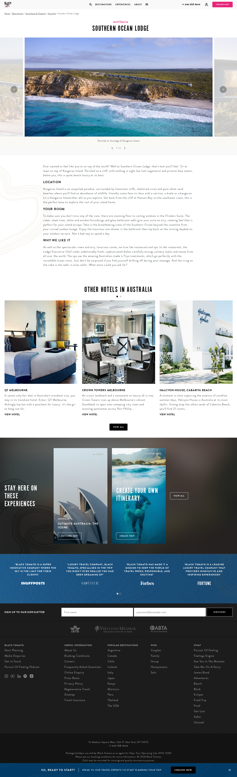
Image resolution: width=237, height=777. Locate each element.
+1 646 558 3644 (191, 4)
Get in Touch (13, 661)
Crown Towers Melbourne (103, 390)
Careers (69, 661)
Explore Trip (69, 536)
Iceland (112, 667)
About (138, 4)
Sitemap (69, 694)
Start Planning (14, 650)
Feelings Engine (204, 656)
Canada (112, 656)
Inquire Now (222, 4)
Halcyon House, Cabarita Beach (186, 390)
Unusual (199, 722)
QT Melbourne (16, 390)
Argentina (114, 650)
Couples (156, 650)
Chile (111, 661)
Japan (111, 678)
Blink (197, 689)
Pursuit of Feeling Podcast (22, 667)
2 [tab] (120, 594)
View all (118, 427)
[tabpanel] (39, 360)
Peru (110, 694)
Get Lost (199, 711)
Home (7, 13)
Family (155, 656)
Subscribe (219, 612)
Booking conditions (77, 656)
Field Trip (200, 700)
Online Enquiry (74, 672)
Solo (153, 672)
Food (197, 706)
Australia (52, 13)
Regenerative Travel (77, 689)
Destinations (103, 4)
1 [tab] (117, 594)
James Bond (201, 672)
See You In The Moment (209, 661)
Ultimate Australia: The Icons (78, 525)
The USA (113, 706)
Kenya (111, 683)
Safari (197, 717)
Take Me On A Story (207, 667)
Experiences (123, 4)
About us (70, 650)
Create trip (127, 536)
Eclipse (198, 694)
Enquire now (183, 770)
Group (155, 661)
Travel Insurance (74, 700)
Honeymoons (159, 667)
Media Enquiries (15, 656)
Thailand (113, 700)
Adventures (201, 678)
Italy (110, 672)
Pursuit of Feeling (206, 650)
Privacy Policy (73, 683)
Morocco (113, 689)
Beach (198, 683)
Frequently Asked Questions (82, 667)
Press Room (72, 678)
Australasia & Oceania (36, 13)
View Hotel (12, 414)
